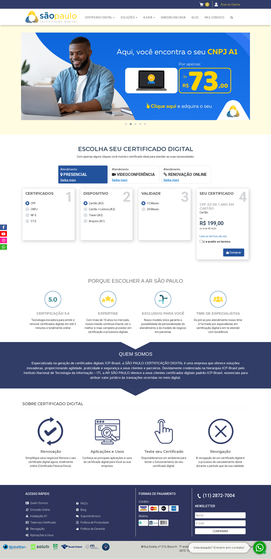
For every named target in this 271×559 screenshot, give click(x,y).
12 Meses (153, 203)
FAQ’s (84, 503)
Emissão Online (40, 509)
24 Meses (153, 209)
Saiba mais (68, 180)
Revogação (37, 528)
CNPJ (34, 209)
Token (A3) (96, 215)
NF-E (34, 215)
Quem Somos (39, 503)
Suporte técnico (90, 516)
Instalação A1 (38, 516)
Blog (195, 17)
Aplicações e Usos (42, 535)
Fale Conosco (214, 17)
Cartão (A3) (96, 203)
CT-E (34, 221)
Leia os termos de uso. (214, 236)
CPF (33, 203)
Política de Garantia (93, 528)
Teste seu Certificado (43, 522)
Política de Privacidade (95, 522)
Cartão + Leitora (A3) (102, 209)
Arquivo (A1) (97, 221)
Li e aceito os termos (217, 241)
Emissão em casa (173, 17)
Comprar (235, 252)
